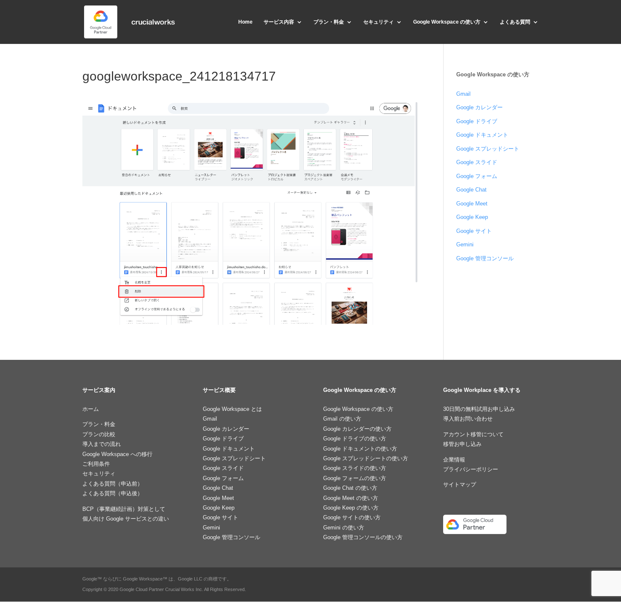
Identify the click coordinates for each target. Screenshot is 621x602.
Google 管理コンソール (485, 258)
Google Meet (472, 203)
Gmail (463, 94)
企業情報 (454, 459)
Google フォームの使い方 (354, 478)
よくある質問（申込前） (112, 484)
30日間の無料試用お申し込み (479, 409)
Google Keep (472, 217)
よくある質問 (515, 22)
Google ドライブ (476, 121)
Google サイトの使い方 (352, 517)
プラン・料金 (328, 22)
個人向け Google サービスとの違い (125, 519)
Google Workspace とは (232, 409)
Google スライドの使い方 (354, 468)
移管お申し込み (462, 444)
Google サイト (474, 231)
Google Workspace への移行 (117, 454)
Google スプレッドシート (487, 149)
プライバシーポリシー (470, 469)
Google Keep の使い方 (351, 508)
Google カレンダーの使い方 (357, 429)
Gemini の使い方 (343, 527)
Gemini (465, 244)
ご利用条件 (96, 464)
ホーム (90, 409)
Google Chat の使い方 (350, 488)
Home (245, 22)
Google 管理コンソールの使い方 (363, 537)
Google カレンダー (479, 107)
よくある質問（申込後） (112, 493)
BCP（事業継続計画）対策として (123, 509)
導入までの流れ (101, 444)
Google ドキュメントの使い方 (360, 448)
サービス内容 (279, 22)
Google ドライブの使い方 (354, 438)
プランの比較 (98, 434)
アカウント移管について (473, 434)
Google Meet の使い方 (350, 498)
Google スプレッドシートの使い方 (365, 458)
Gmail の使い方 (342, 419)
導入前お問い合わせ (468, 419)
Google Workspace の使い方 (446, 22)
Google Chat (471, 189)
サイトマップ (459, 484)
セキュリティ (378, 22)
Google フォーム (476, 176)
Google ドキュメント (482, 135)
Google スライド (476, 162)
